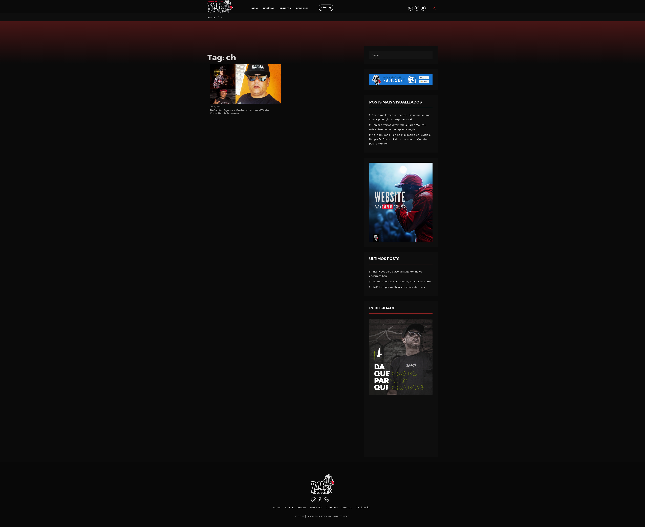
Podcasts (302, 8)
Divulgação (363, 507)
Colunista (332, 507)
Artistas (285, 8)
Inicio (254, 8)
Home (211, 17)
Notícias (268, 8)
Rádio (325, 7)
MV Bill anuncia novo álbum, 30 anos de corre (402, 281)
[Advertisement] (401, 423)
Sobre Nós (316, 507)
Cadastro (346, 507)
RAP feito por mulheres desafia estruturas (399, 287)
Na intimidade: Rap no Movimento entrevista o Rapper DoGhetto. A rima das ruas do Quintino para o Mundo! (400, 139)
